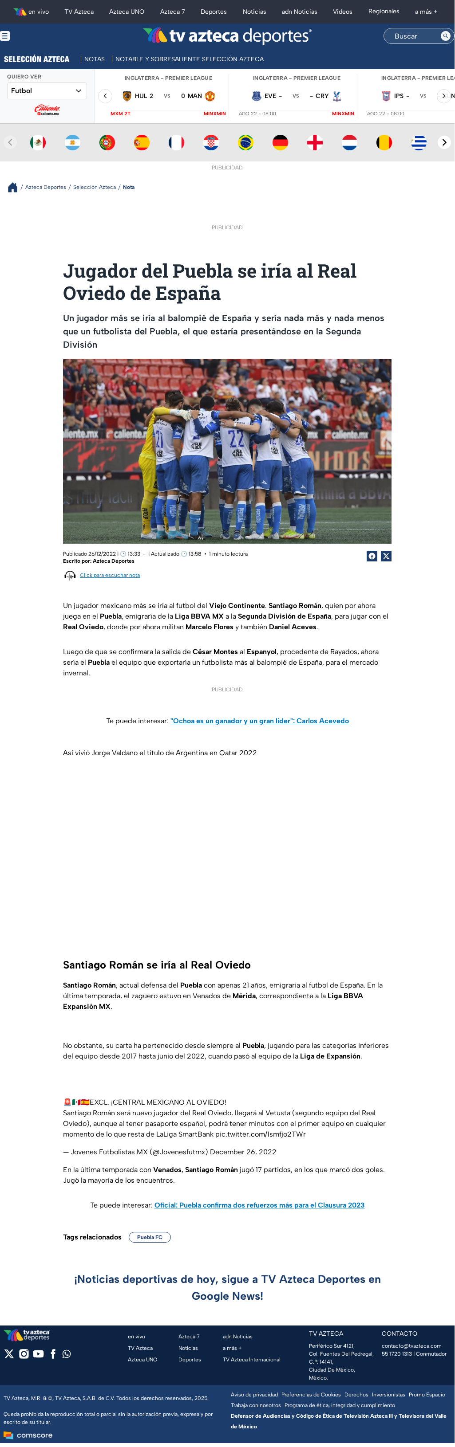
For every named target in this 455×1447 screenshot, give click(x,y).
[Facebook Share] (372, 556)
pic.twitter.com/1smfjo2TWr (260, 1134)
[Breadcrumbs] (16, 187)
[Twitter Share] (386, 556)
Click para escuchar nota (110, 575)
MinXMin (215, 114)
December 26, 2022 (243, 1152)
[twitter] (9, 1357)
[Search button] (446, 36)
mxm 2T (121, 114)
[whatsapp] (66, 1356)
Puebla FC (149, 1237)
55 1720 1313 (397, 1354)
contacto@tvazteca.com (412, 1346)
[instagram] (23, 1357)
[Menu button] (35, 36)
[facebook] (53, 1357)
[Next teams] (444, 142)
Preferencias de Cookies (311, 1395)
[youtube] (38, 1357)
